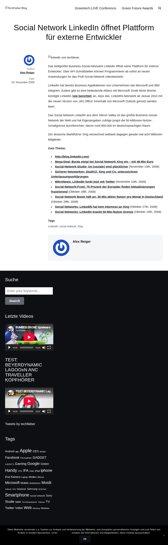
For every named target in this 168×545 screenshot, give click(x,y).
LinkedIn (53, 226)
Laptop (24, 477)
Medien (33, 477)
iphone (46, 470)
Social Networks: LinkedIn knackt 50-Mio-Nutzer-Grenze (94, 212)
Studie (9, 501)
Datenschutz (64, 532)
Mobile (25, 483)
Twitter (9, 508)
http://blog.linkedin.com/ (72, 156)
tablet (18, 502)
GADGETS (9, 464)
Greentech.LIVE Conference (95, 8)
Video (19, 508)
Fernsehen (26, 458)
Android (9, 451)
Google (33, 463)
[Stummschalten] (43, 347)
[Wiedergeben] (9, 347)
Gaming (20, 464)
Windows (45, 508)
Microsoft (12, 483)
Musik (47, 482)
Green (45, 464)
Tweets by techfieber (20, 424)
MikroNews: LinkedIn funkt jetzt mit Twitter (85, 181)
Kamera (15, 476)
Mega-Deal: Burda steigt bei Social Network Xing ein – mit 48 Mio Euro (104, 161)
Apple (26, 450)
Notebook (21, 489)
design (43, 452)
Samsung (32, 489)
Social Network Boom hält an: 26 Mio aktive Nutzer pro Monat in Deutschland (109, 196)
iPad (37, 470)
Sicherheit (42, 489)
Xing (80, 226)
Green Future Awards (137, 8)
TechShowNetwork (29, 502)
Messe (41, 477)
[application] (29, 337)
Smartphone (17, 495)
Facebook (12, 457)
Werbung (36, 508)
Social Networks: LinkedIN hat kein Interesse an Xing (92, 206)
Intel (32, 471)
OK (84, 539)
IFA (26, 470)
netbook (8, 489)
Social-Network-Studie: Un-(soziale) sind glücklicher (91, 166)
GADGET (39, 457)
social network (67, 226)
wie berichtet (82, 96)
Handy (11, 470)
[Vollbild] (49, 347)
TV (48, 501)
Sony (49, 495)
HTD (20, 471)
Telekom (41, 502)
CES (36, 451)
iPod (7, 477)
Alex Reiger (82, 241)
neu (14, 489)
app (17, 451)
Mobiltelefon (35, 483)
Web (28, 508)
